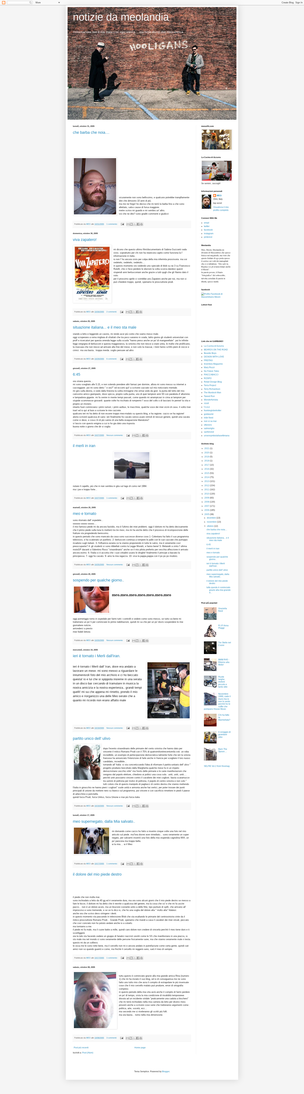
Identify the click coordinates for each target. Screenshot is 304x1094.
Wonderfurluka (211, 400)
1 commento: (112, 224)
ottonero (208, 425)
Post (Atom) (87, 1052)
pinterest (208, 237)
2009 (207, 498)
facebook (208, 230)
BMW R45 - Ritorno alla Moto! (223, 662)
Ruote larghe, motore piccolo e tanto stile (222, 682)
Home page (140, 1047)
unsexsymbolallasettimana (216, 435)
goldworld (208, 414)
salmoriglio (209, 428)
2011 (207, 489)
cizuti (206, 403)
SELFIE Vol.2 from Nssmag (217, 766)
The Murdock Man (212, 392)
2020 (207, 452)
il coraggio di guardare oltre (224, 734)
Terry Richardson (212, 389)
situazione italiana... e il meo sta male (104, 327)
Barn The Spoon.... (222, 750)
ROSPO (207, 378)
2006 (207, 510)
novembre (212, 522)
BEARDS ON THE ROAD (216, 349)
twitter (207, 226)
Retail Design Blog (213, 382)
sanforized (209, 432)
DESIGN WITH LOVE (214, 356)
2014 (207, 477)
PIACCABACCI (211, 374)
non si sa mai (210, 421)
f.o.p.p (207, 407)
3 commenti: (111, 1038)
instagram (208, 233)
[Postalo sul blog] (131, 224)
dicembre (211, 518)
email (206, 223)
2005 (207, 514)
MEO (219, 195)
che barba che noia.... (91, 132)
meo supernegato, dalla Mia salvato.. (104, 821)
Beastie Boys (210, 353)
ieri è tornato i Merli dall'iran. (96, 656)
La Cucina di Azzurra (214, 346)
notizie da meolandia (121, 17)
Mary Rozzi (209, 367)
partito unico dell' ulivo (91, 738)
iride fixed (208, 417)
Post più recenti (81, 1047)
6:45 (76, 374)
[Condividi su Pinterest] (141, 224)
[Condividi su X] (135, 224)
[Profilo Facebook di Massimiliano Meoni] (216, 297)
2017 (207, 465)
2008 (207, 502)
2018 (207, 460)
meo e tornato (84, 513)
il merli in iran (84, 446)
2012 (207, 485)
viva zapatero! (85, 239)
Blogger (165, 1071)
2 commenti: (111, 312)
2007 (207, 506)
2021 (207, 448)
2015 (207, 473)
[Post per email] (122, 224)
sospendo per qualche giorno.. (98, 580)
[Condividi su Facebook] (138, 224)
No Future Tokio (211, 371)
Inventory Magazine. (213, 364)
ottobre (210, 526)
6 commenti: (111, 359)
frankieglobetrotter (212, 410)
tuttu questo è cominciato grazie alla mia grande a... (219, 590)
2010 (207, 494)
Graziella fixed (222, 609)
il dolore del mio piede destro (97, 874)
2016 (207, 469)
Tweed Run (209, 396)
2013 (207, 481)
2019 (207, 456)
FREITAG (208, 360)
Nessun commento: (115, 435)
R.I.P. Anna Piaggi (223, 626)
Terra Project (210, 385)
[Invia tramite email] (128, 224)
